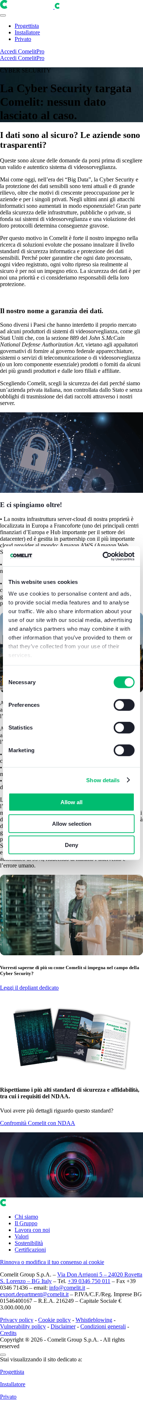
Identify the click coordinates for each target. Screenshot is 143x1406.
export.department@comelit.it (34, 1294)
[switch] (124, 705)
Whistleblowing (94, 1320)
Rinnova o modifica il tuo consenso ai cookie (52, 1262)
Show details (103, 780)
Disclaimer (63, 1326)
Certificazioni (30, 1249)
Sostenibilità (29, 1243)
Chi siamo (26, 1217)
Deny (71, 845)
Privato (23, 39)
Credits (8, 1333)
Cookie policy (54, 1320)
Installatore (27, 32)
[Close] (3, 1355)
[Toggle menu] (3, 15)
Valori (22, 1236)
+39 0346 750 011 (89, 1281)
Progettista (27, 26)
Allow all (71, 802)
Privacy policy (16, 1320)
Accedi (9, 51)
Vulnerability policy (23, 1326)
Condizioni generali (103, 1326)
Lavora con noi (32, 1230)
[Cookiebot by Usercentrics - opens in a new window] (103, 556)
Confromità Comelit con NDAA (37, 1123)
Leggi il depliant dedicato (29, 988)
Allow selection (71, 823)
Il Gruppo (26, 1223)
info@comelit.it (67, 1288)
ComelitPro (31, 51)
